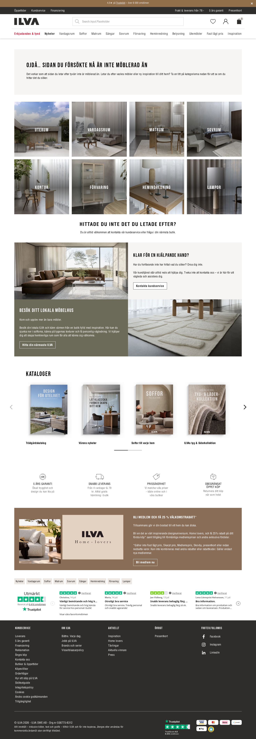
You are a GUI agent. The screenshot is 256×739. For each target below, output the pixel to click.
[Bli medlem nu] (71, 539)
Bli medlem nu (145, 562)
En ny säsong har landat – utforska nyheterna (128, 3)
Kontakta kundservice (150, 286)
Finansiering (58, 10)
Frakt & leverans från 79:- (189, 10)
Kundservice (38, 10)
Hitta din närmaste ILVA (37, 345)
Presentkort (235, 10)
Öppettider (20, 10)
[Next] (244, 407)
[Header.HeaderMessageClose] (252, 3)
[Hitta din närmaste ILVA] (185, 327)
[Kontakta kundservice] (71, 271)
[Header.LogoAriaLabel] (26, 21)
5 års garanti (216, 10)
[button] (211, 729)
